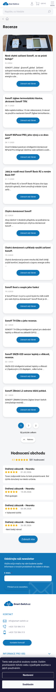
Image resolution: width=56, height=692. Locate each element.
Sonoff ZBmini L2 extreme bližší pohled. (26, 390)
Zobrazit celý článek (28, 84)
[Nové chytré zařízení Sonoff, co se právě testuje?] (28, 43)
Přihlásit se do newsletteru (17, 587)
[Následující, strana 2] (28, 425)
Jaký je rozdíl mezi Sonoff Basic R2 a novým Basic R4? (28, 173)
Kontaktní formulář (17, 643)
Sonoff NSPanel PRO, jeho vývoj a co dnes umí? (26, 136)
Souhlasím (28, 684)
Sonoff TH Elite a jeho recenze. (21, 320)
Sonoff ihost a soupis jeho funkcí (22, 287)
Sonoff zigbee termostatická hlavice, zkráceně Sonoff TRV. (24, 100)
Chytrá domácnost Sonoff (18, 211)
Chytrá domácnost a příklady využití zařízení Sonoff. (28, 249)
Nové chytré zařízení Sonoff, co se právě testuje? (26, 57)
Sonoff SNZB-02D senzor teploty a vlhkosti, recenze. (27, 356)
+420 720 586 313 (17, 626)
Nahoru (30, 440)
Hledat (49, 12)
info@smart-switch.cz (18, 621)
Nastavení (28, 675)
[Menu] (52, 3)
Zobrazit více (28, 539)
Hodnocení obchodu (28, 453)
